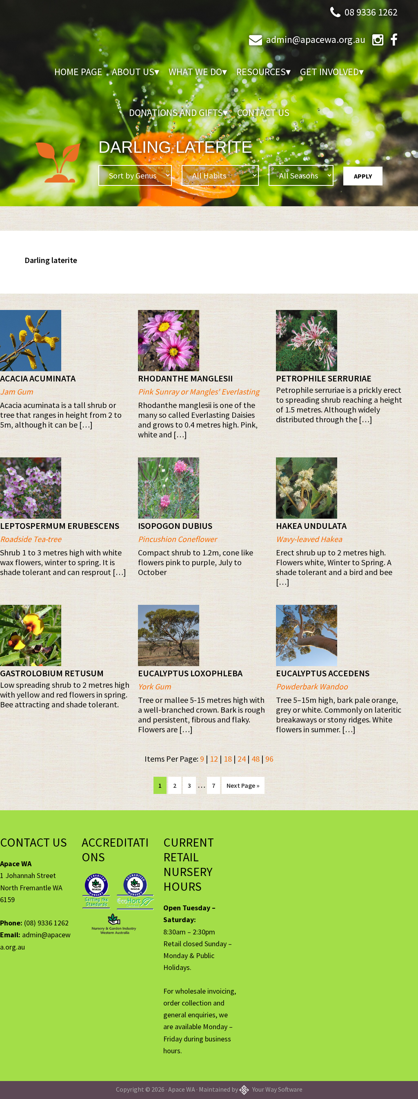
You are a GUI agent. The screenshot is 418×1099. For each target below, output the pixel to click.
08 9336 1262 (371, 12)
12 (214, 758)
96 (269, 758)
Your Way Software (276, 1089)
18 (228, 758)
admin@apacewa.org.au (315, 39)
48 (255, 758)
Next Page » (243, 787)
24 (242, 758)
